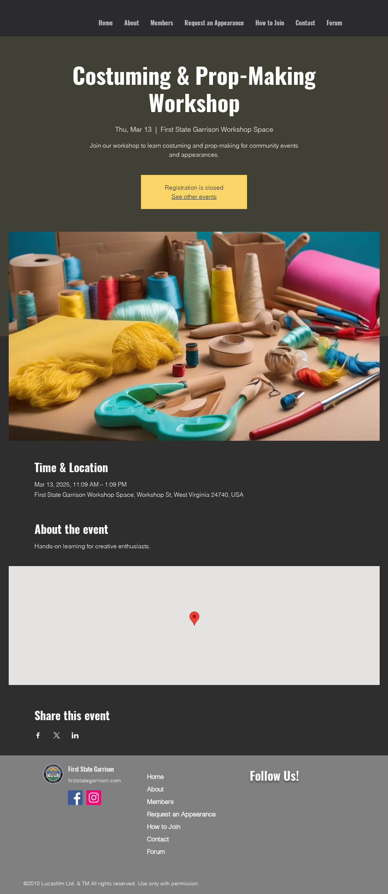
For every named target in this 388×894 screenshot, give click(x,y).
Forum (156, 851)
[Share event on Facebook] (38, 735)
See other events (194, 196)
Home (155, 776)
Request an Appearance (181, 814)
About (155, 789)
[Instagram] (93, 797)
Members (160, 801)
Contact (158, 839)
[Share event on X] (56, 735)
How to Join (163, 826)
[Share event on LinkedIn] (75, 735)
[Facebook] (75, 797)
